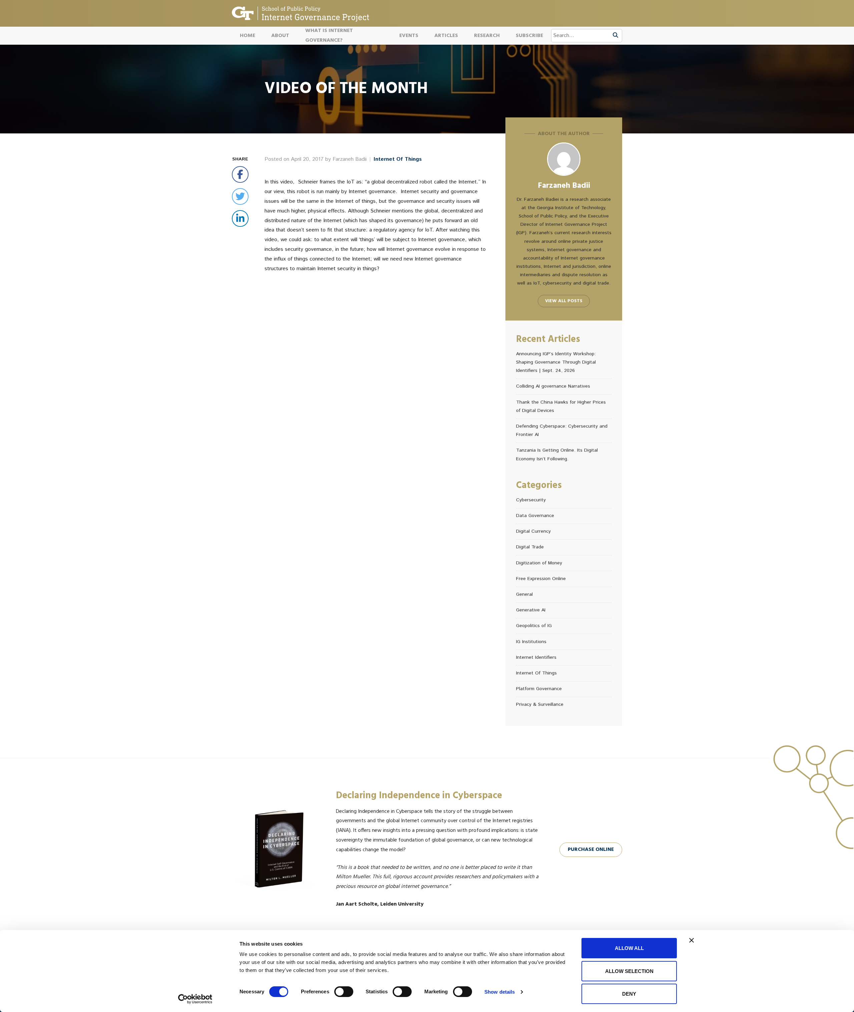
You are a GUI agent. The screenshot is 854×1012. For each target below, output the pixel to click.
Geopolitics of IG (534, 625)
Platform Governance (539, 688)
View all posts (563, 301)
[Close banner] (691, 940)
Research (487, 35)
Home (247, 35)
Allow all (629, 948)
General (524, 594)
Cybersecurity (531, 500)
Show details (499, 992)
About (280, 35)
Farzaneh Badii (350, 159)
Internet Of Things (398, 159)
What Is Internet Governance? (329, 36)
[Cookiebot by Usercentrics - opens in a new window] (195, 999)
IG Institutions (531, 641)
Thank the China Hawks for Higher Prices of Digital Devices (561, 406)
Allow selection (629, 971)
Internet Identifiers (536, 657)
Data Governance (535, 515)
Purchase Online (591, 849)
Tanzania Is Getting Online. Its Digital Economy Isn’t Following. (557, 454)
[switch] (343, 991)
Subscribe (529, 35)
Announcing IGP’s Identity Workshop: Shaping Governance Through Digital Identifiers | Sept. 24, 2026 (556, 362)
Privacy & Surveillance (539, 704)
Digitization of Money (539, 563)
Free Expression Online (541, 578)
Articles (446, 35)
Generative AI (530, 610)
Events (408, 35)
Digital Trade (530, 547)
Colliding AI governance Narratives (553, 386)
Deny (629, 994)
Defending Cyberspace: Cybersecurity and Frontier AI (561, 430)
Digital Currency (533, 531)
